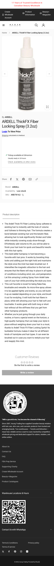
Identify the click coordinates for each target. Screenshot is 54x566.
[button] (3, 25)
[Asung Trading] (14, 523)
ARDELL (7, 117)
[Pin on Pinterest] (23, 179)
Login (4, 131)
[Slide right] (49, 74)
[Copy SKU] (23, 195)
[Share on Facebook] (11, 179)
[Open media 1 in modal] (27, 74)
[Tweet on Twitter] (17, 179)
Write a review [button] (27, 372)
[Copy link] (36, 179)
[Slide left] (4, 74)
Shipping (5, 135)
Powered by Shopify (34, 562)
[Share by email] (30, 179)
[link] (10, 14)
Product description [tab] (11, 214)
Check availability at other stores (22, 162)
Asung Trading (23, 562)
